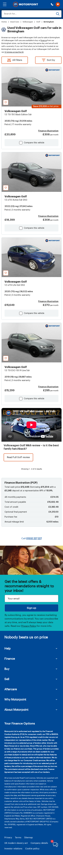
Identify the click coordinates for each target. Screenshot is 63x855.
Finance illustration (48, 131)
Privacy (8, 837)
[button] (4, 4)
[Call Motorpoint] (52, 4)
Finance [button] (9, 658)
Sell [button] (6, 678)
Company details (39, 843)
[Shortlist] (58, 4)
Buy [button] (6, 668)
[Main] (25, 4)
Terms (18, 837)
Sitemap (28, 837)
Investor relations (13, 848)
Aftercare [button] (10, 689)
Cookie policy (32, 848)
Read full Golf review (18, 457)
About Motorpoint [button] (16, 709)
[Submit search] (57, 14)
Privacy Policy (28, 625)
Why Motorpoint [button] (15, 699)
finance (44, 40)
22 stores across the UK (14, 52)
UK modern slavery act (16, 843)
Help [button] (7, 648)
